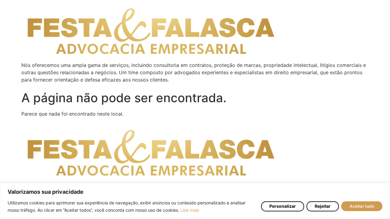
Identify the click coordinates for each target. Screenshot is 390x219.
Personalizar (282, 206)
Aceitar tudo (361, 206)
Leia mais (189, 210)
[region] (195, 201)
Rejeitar (323, 206)
